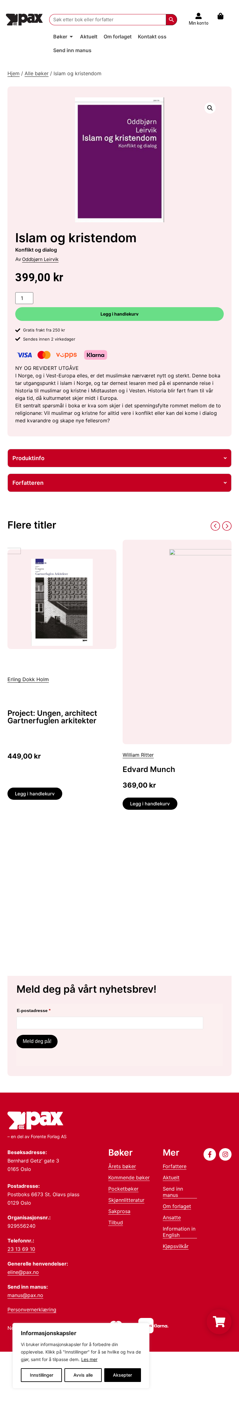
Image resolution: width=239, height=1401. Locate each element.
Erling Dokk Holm (28, 679)
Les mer (89, 1359)
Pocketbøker (123, 1189)
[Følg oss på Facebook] (210, 1154)
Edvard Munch (149, 769)
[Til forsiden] (24, 19)
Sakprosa (119, 1211)
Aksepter (122, 1375)
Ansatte (172, 1217)
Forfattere (174, 1166)
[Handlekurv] (223, 16)
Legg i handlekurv (119, 314)
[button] (210, 108)
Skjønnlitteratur (126, 1200)
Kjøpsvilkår (176, 1246)
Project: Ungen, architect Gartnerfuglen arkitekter (52, 717)
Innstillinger (41, 1375)
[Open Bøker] (71, 36)
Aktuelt (171, 1177)
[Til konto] (198, 16)
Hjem (13, 73)
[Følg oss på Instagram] (225, 1154)
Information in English (179, 1232)
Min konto (199, 23)
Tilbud (115, 1222)
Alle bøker (37, 73)
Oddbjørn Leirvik (40, 259)
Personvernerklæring (31, 1309)
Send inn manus (173, 1192)
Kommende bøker (129, 1177)
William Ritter (138, 755)
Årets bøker (122, 1166)
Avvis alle (83, 1375)
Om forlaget (177, 1206)
